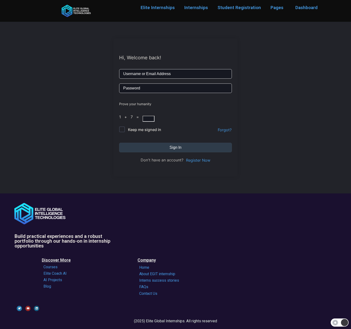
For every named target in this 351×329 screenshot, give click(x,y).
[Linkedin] (36, 308)
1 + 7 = (131, 117)
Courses (50, 267)
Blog (47, 286)
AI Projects (52, 280)
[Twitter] (19, 308)
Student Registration (239, 7)
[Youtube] (28, 308)
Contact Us (148, 293)
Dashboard (306, 7)
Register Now (198, 160)
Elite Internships (158, 7)
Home (144, 267)
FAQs (143, 287)
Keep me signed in (144, 129)
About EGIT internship (157, 274)
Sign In (175, 147)
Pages (277, 7)
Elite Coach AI (55, 273)
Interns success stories (159, 280)
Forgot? (225, 129)
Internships (196, 7)
